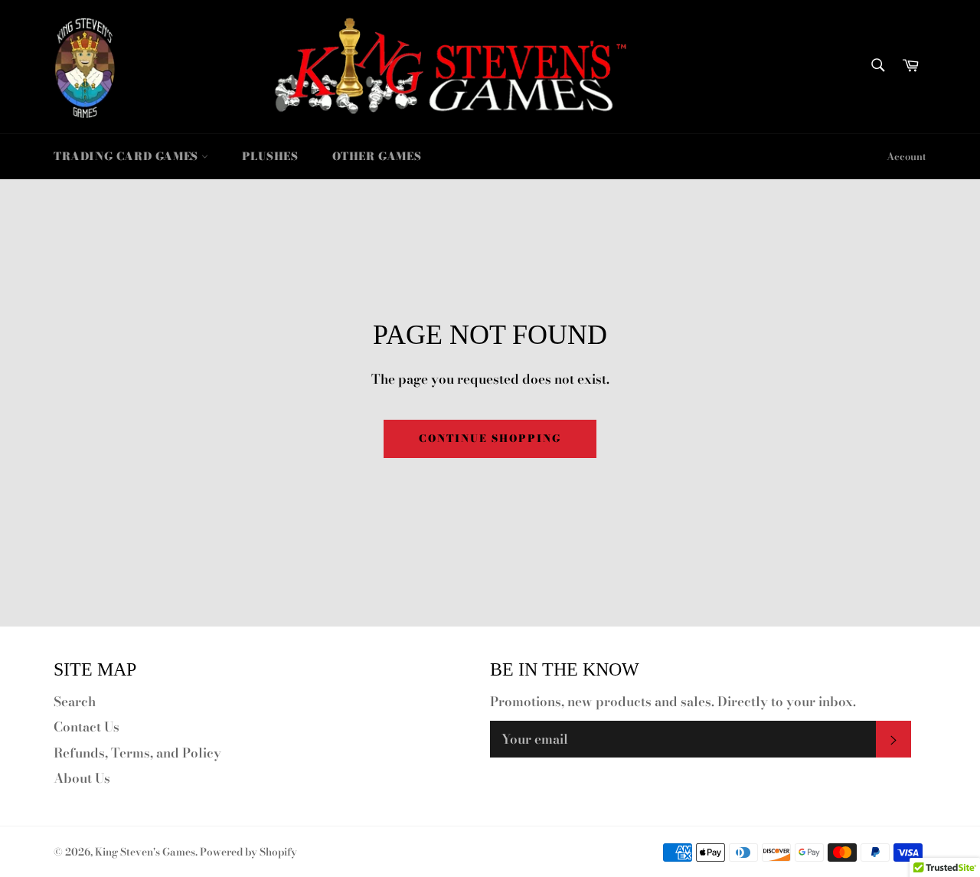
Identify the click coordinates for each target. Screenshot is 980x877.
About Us (82, 778)
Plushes (270, 156)
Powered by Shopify (248, 851)
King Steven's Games (145, 851)
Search (75, 702)
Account (906, 156)
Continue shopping (489, 438)
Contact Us (86, 727)
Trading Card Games (127, 156)
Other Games (377, 156)
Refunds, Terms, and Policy (137, 753)
